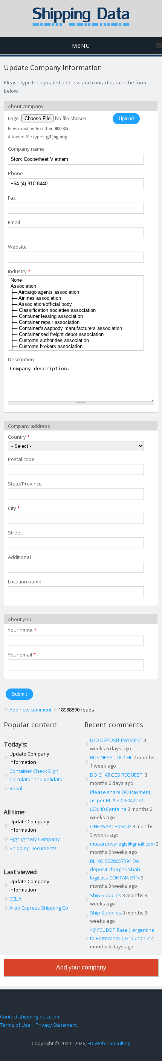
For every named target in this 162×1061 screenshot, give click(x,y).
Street (15, 532)
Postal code (21, 459)
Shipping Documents (33, 848)
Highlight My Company (34, 839)
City (14, 508)
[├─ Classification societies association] (76, 310)
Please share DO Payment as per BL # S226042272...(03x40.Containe (120, 800)
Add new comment (30, 709)
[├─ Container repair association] (76, 322)
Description (21, 359)
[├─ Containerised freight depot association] (76, 334)
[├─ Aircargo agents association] (76, 292)
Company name (26, 148)
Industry (19, 271)
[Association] (76, 286)
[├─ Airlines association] (76, 298)
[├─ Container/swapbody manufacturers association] (76, 328)
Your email (22, 654)
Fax (12, 197)
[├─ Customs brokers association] (76, 346)
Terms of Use (15, 1024)
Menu (81, 45)
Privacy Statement (56, 1024)
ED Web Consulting (108, 1043)
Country (19, 437)
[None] (76, 280)
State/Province (25, 483)
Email (14, 222)
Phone (15, 173)
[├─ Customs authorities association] (76, 340)
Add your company (81, 967)
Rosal (15, 788)
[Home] (81, 24)
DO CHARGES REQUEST (117, 774)
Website (17, 246)
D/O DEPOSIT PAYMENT (116, 740)
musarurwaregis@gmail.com (122, 843)
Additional (19, 557)
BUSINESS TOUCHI (111, 757)
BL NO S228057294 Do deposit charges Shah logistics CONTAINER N (115, 869)
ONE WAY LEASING (110, 826)
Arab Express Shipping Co (38, 907)
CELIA (15, 898)
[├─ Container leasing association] (76, 316)
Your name (22, 630)
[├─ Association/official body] (76, 304)
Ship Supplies (105, 895)
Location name (24, 581)
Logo (14, 118)
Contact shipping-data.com (30, 1016)
